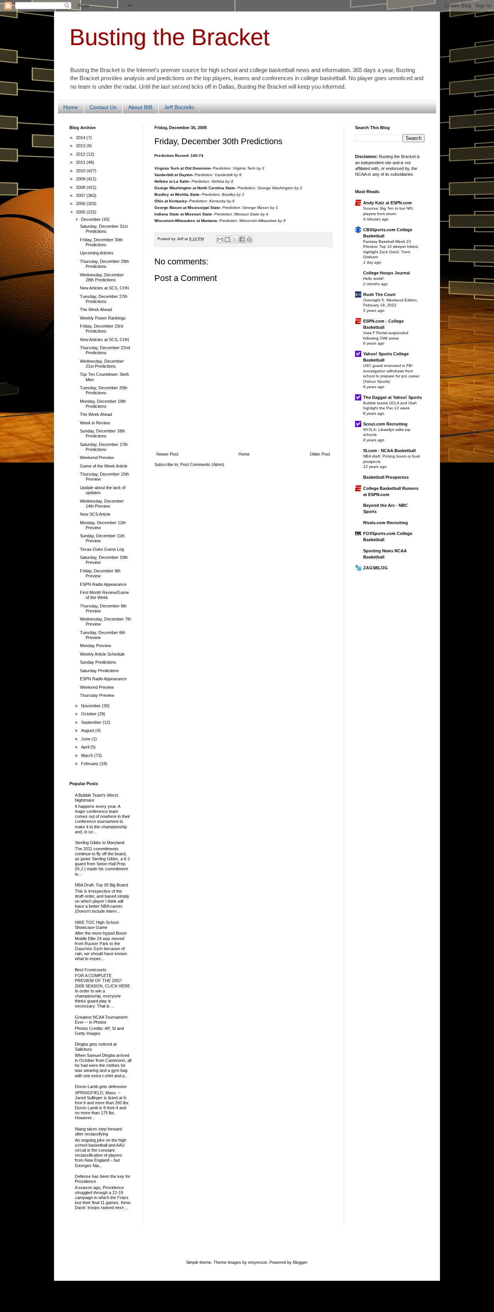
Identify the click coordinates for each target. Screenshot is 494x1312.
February (90, 763)
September (92, 722)
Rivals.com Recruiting (385, 522)
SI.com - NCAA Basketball (389, 450)
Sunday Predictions (98, 662)
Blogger (300, 1262)
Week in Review (95, 423)
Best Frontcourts (91, 969)
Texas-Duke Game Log (102, 549)
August (88, 730)
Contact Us (103, 107)
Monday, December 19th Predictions (103, 404)
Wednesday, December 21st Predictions (102, 363)
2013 (81, 145)
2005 (81, 212)
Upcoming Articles (96, 253)
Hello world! (373, 278)
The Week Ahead (96, 309)
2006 (81, 203)
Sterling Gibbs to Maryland (99, 842)
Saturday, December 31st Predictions (104, 229)
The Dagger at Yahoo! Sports (392, 397)
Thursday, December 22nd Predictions (105, 350)
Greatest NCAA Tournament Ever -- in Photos (101, 1019)
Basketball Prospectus (386, 477)
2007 (81, 195)
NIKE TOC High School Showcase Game (96, 925)
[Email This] (220, 239)
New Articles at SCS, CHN (104, 288)
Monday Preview (95, 645)
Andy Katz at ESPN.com (387, 202)
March (87, 755)
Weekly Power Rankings (103, 318)
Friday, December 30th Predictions (101, 242)
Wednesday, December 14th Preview (102, 503)
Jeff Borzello (179, 107)
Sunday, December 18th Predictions (102, 433)
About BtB (140, 107)
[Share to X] (235, 239)
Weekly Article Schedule (102, 654)
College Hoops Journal (386, 273)
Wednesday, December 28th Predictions (102, 277)
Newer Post (167, 454)
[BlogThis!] (227, 239)
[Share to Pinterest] (249, 239)
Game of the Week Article (103, 466)
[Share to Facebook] (242, 239)
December (91, 219)
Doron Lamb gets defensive (101, 1086)
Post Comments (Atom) (202, 464)
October (89, 714)
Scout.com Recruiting (385, 424)
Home (70, 107)
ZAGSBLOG (375, 567)
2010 (81, 170)
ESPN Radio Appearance (103, 584)
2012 (81, 154)
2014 (81, 137)
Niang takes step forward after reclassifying (98, 1131)
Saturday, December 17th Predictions (104, 447)
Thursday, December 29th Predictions (104, 264)
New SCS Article (95, 514)
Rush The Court (379, 294)
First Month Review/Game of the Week (104, 595)
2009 (81, 179)
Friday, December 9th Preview (100, 573)
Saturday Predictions (99, 670)
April (85, 747)
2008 (81, 187)
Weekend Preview (97, 457)
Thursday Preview (97, 695)
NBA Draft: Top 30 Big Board (101, 885)
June (86, 739)
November (91, 705)
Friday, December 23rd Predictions (101, 328)
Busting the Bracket (169, 37)
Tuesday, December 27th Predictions (103, 299)
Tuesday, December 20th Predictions (103, 390)
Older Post (320, 454)
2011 (81, 162)
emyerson (257, 1262)
